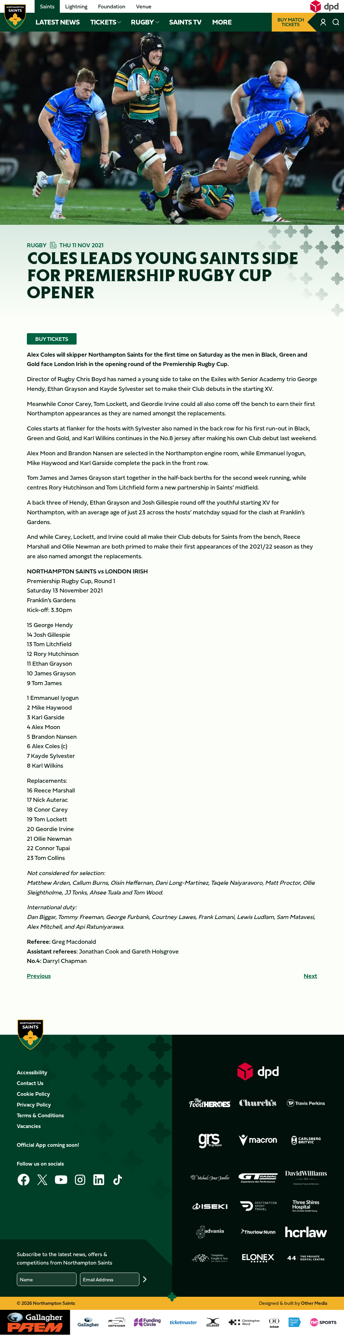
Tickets (103, 22)
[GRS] (210, 1140)
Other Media (314, 1302)
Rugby (142, 22)
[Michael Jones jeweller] (210, 1178)
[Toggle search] (336, 22)
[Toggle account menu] (324, 22)
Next (310, 975)
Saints (47, 6)
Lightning (76, 6)
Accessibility (32, 1072)
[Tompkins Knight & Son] (210, 1258)
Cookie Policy (33, 1093)
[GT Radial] (258, 1178)
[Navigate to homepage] (15, 17)
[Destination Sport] (258, 1206)
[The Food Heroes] (210, 1102)
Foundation (111, 6)
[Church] (258, 1102)
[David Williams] (306, 1178)
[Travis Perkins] (306, 1102)
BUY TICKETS (51, 339)
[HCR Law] (306, 1232)
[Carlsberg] (306, 1140)
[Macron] (258, 1140)
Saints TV (185, 22)
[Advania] (210, 1232)
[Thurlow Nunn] (258, 1232)
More (222, 22)
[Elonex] (258, 1258)
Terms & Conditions (40, 1115)
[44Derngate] (306, 1258)
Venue (144, 6)
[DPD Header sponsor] (324, 6)
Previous (39, 975)
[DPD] (258, 1071)
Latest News (58, 22)
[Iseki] (210, 1206)
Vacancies (29, 1126)
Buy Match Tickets (290, 22)
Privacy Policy (34, 1104)
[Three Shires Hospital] (306, 1206)
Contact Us (30, 1083)
